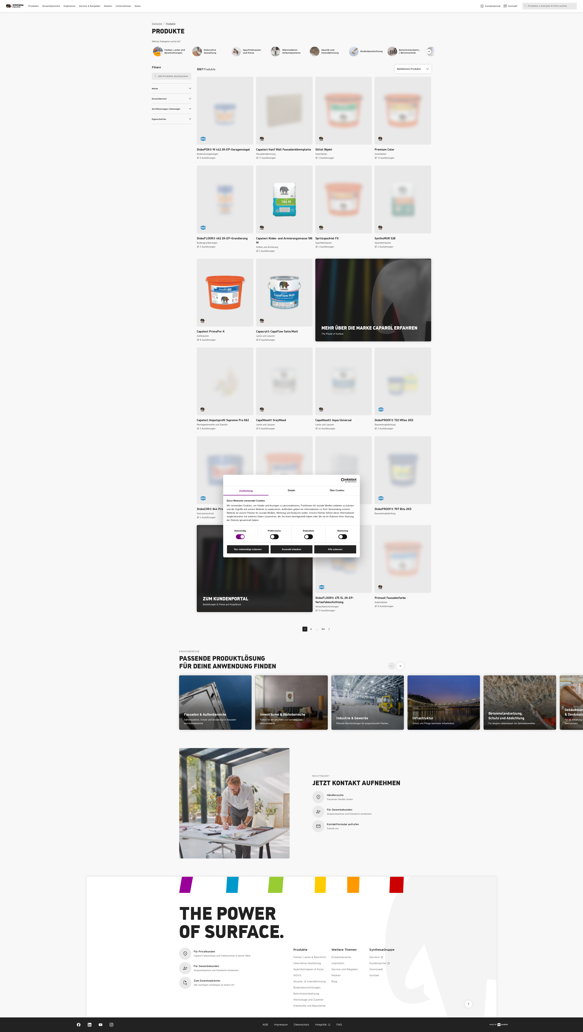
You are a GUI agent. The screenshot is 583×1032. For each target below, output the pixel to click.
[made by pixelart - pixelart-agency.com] (498, 1025)
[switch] (274, 536)
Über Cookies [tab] (337, 490)
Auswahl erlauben (291, 549)
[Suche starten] (189, 76)
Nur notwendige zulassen (247, 549)
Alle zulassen (335, 549)
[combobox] (171, 76)
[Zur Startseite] (15, 6)
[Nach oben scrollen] (468, 1004)
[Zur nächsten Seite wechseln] (328, 629)
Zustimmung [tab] (246, 490)
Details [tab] (291, 490)
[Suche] (154, 76)
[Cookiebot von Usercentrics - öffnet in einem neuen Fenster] (343, 480)
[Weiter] (428, 51)
